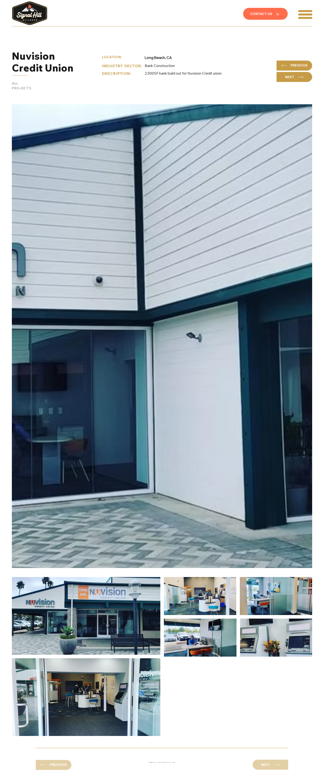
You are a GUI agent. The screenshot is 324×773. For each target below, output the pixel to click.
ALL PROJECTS (22, 85)
